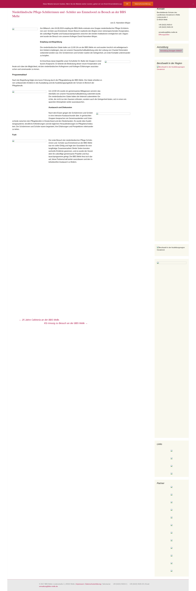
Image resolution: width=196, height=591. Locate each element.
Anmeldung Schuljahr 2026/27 (171, 51)
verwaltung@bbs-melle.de (48, 586)
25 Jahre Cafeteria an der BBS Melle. (39, 320)
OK (127, 4)
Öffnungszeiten (163, 34)
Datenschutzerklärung (93, 584)
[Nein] (193, 4)
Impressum (80, 584)
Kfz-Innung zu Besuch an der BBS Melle (66, 323)
